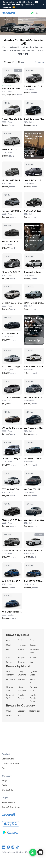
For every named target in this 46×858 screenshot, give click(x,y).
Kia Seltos (10, 679)
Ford (32, 640)
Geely (9, 645)
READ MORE (23, 54)
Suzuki (9, 662)
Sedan (9, 715)
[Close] (44, 5)
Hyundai (22, 645)
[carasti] (8, 815)
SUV (20, 715)
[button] (40, 852)
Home (5, 19)
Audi (8, 640)
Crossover (22, 711)
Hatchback (34, 711)
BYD (20, 640)
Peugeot (22, 657)
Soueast (33, 657)
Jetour (33, 645)
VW (31, 662)
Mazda (21, 649)
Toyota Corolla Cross (33, 698)
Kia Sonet (22, 679)
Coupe (9, 711)
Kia (7, 649)
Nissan (9, 657)
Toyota (21, 662)
